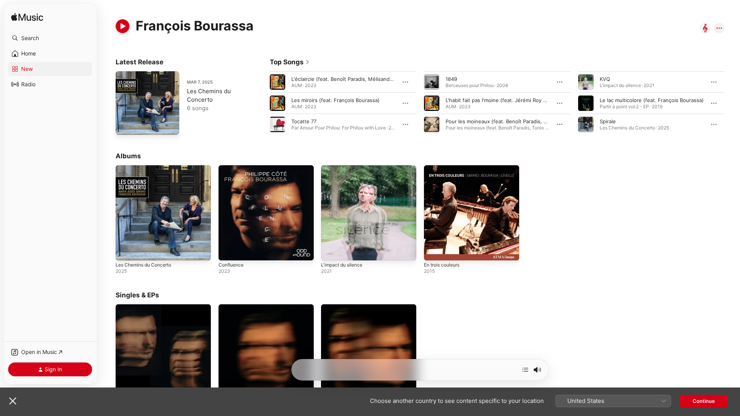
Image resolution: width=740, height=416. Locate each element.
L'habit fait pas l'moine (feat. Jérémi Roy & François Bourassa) (520, 100)
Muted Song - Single (346, 307)
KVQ (605, 79)
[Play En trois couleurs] (433, 251)
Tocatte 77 (303, 121)
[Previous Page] (262, 103)
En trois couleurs (444, 168)
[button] (50, 38)
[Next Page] (732, 103)
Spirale (608, 121)
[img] (27, 17)
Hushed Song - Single (142, 307)
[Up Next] (525, 369)
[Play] (123, 26)
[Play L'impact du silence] (330, 251)
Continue (704, 401)
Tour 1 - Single (236, 307)
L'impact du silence (344, 168)
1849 (451, 79)
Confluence (232, 168)
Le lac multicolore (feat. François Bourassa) (652, 100)
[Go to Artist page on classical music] (705, 29)
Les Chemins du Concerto (147, 168)
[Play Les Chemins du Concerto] (125, 125)
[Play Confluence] (228, 251)
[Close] (12, 401)
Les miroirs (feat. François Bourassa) (335, 100)
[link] (290, 62)
